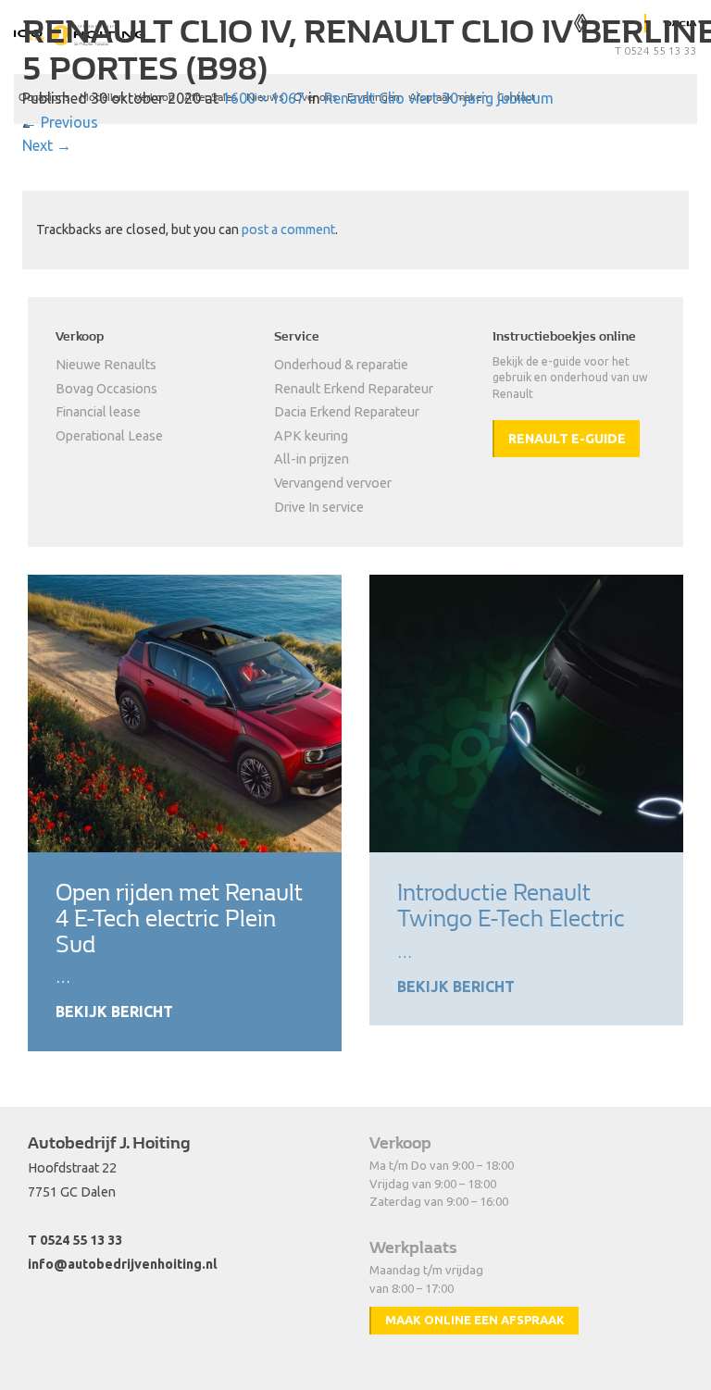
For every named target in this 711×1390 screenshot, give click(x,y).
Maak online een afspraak (475, 1319)
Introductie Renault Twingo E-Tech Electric (511, 905)
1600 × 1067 (263, 98)
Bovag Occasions (106, 388)
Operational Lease (109, 435)
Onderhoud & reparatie (341, 364)
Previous (60, 122)
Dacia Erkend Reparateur (346, 411)
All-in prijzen (311, 459)
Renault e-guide (567, 438)
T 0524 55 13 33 (75, 1240)
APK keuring (311, 435)
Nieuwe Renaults (106, 364)
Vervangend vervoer (333, 483)
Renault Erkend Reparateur (353, 388)
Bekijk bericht (114, 1011)
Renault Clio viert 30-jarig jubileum (439, 98)
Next (46, 145)
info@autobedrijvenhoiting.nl (123, 1264)
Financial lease (98, 411)
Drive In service (319, 507)
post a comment (288, 229)
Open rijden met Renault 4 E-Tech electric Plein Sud (179, 918)
